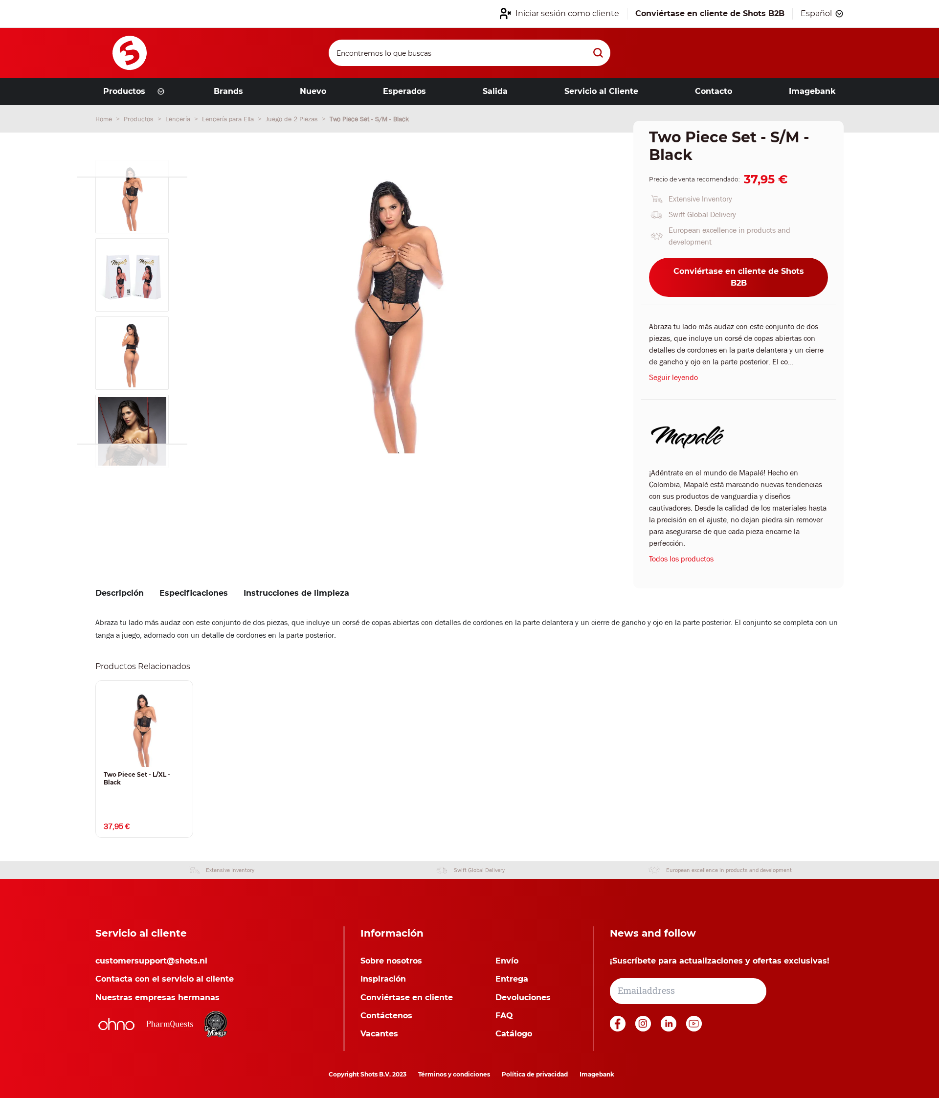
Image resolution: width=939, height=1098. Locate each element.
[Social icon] (618, 1028)
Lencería (178, 118)
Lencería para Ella (229, 118)
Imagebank (597, 1074)
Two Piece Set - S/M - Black (369, 118)
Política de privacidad (535, 1074)
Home (104, 118)
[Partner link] (116, 1024)
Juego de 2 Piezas (293, 118)
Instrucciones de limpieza (296, 593)
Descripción (119, 593)
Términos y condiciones (454, 1074)
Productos (140, 118)
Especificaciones (193, 593)
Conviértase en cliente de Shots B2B (738, 277)
